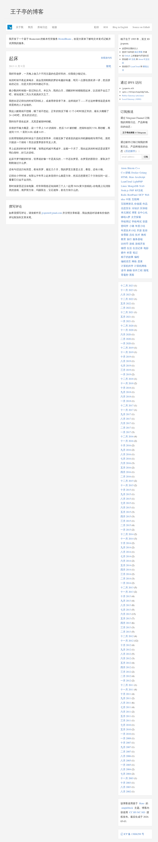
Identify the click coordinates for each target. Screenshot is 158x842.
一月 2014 (126, 582)
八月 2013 (126, 605)
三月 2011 (126, 720)
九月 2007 (126, 747)
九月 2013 (126, 600)
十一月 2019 (127, 352)
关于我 (19, 27)
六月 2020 (126, 334)
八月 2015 (126, 498)
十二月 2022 (127, 298)
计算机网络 (140, 265)
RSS (106, 27)
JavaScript (140, 177)
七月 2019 (126, 365)
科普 (129, 252)
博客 (134, 212)
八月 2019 (126, 361)
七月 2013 (126, 609)
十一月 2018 (127, 383)
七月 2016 (126, 458)
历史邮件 (130, 151)
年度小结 (140, 225)
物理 (123, 248)
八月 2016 (126, 454)
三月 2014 (126, 574)
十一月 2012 (127, 640)
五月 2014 (126, 565)
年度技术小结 (128, 230)
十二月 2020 (127, 325)
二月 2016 (126, 476)
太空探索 (136, 217)
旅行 (129, 239)
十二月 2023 (127, 285)
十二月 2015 (127, 480)
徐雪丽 (124, 234)
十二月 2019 (127, 347)
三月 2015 (126, 520)
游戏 (131, 243)
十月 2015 (126, 489)
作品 (145, 203)
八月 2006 (126, 756)
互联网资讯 (127, 203)
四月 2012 (126, 667)
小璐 (131, 225)
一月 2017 (126, 432)
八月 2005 (126, 760)
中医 (128, 199)
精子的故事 (127, 256)
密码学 (124, 225)
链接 (54, 27)
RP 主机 (132, 59)
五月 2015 (126, 511)
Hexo (131, 177)
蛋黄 (140, 261)
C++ (137, 168)
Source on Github (141, 27)
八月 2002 (126, 791)
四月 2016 (126, 472)
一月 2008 (126, 738)
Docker (135, 172)
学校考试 (137, 221)
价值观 (138, 203)
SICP (141, 194)
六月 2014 (126, 560)
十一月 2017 (127, 409)
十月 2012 (126, 645)
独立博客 (139, 52)
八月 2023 (126, 294)
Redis (124, 194)
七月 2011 (126, 707)
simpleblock (127, 807)
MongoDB (133, 186)
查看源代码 (106, 57)
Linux (124, 186)
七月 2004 (126, 773)
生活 (129, 248)
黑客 (131, 274)
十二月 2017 (127, 405)
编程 (136, 256)
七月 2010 (126, 724)
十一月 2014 (127, 538)
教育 (123, 239)
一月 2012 (126, 680)
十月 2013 (126, 596)
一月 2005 (126, 764)
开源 (139, 230)
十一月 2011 (127, 689)
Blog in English (120, 27)
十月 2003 (126, 782)
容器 (145, 221)
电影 (146, 248)
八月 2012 (126, 653)
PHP (131, 190)
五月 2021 (126, 316)
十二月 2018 (127, 378)
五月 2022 (126, 303)
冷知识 (135, 208)
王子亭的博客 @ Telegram (134, 132)
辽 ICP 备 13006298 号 (132, 834)
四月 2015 (126, 516)
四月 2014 (126, 569)
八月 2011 (126, 702)
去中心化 (143, 212)
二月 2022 (126, 307)
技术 (137, 234)
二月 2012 (126, 676)
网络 (134, 261)
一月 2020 (126, 343)
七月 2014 (126, 556)
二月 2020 (126, 338)
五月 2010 (126, 729)
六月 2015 (126, 507)
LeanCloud (135, 66)
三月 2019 (126, 369)
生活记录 (138, 248)
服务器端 (138, 239)
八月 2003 (126, 787)
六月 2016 (126, 463)
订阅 (146, 157)
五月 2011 (126, 716)
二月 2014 (126, 578)
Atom (124, 168)
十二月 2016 (127, 436)
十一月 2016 (127, 440)
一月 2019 (126, 374)
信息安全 (126, 208)
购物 (129, 270)
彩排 (96, 27)
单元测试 (126, 212)
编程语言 (126, 261)
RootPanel (132, 194)
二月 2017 (126, 427)
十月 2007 (126, 742)
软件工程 (138, 270)
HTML (124, 177)
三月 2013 (126, 627)
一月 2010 (126, 733)
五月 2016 (126, 467)
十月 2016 (126, 445)
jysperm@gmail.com (52, 212)
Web (147, 194)
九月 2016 (126, 449)
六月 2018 (126, 396)
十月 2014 (126, 543)
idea (123, 199)
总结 (131, 234)
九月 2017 (126, 414)
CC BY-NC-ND (137, 812)
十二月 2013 (127, 587)
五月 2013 (126, 618)
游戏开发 (140, 243)
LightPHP (138, 181)
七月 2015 (126, 503)
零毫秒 (124, 274)
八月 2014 (126, 551)
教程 (143, 234)
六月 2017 (126, 423)
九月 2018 (126, 392)
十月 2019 (126, 356)
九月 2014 (126, 547)
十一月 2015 (127, 485)
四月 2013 (126, 622)
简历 (30, 27)
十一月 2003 (127, 778)
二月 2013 (126, 631)
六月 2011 (126, 711)
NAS (141, 186)
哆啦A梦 (125, 217)
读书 (123, 270)
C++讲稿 (125, 172)
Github (127, 55)
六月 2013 (126, 613)
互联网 (135, 199)
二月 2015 (126, 525)
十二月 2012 (127, 636)
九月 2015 (126, 494)
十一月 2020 (127, 329)
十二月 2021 (127, 312)
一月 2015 (126, 529)
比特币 (124, 243)
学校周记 (126, 221)
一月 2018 (126, 401)
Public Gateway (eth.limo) (133, 95)
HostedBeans (64, 38)
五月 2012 (126, 662)
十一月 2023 (127, 290)
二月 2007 (126, 751)
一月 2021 (126, 321)
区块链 (144, 208)
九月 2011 (126, 698)
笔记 (135, 252)
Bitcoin (131, 168)
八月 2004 (126, 769)
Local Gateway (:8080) (131, 99)
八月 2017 (126, 418)
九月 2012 (126, 649)
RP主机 (139, 190)
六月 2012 (126, 658)
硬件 (123, 252)
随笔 (108, 66)
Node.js (125, 190)
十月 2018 (126, 387)
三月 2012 (126, 671)
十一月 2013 (127, 591)
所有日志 (42, 27)
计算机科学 (127, 265)
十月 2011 (126, 693)
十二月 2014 (127, 534)
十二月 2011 (127, 685)
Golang (143, 172)
